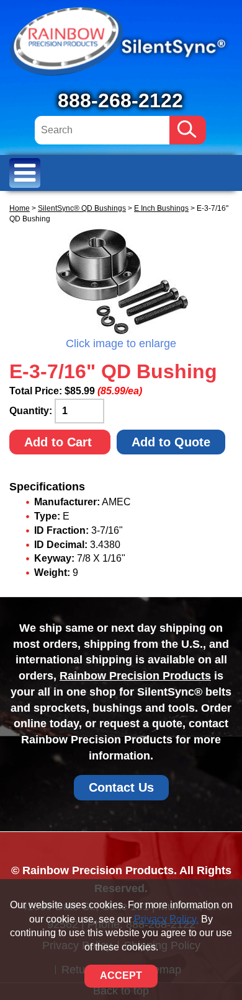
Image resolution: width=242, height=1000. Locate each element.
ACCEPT (121, 975)
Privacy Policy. (166, 919)
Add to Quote (171, 442)
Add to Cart (60, 442)
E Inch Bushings (161, 208)
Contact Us (121, 787)
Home (19, 208)
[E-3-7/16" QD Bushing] (121, 280)
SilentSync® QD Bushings (82, 208)
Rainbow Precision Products (135, 676)
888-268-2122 (120, 100)
